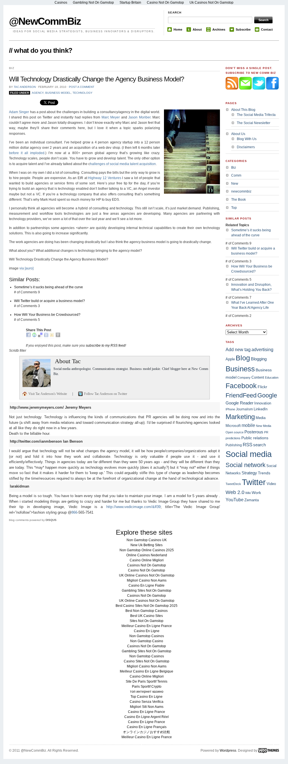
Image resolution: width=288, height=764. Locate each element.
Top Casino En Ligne (146, 697)
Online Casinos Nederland (146, 555)
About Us (238, 134)
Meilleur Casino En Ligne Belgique (146, 671)
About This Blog (243, 110)
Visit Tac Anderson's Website (48, 394)
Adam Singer (19, 112)
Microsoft (233, 426)
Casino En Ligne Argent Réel (146, 717)
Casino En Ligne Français (146, 727)
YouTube (235, 499)
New (234, 184)
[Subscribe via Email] (246, 93)
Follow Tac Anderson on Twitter (105, 394)
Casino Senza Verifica (146, 702)
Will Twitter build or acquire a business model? (49, 301)
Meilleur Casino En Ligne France (147, 626)
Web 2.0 (235, 492)
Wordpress (228, 750)
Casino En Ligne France (146, 712)
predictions (233, 438)
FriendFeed (241, 395)
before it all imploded (26, 153)
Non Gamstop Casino (146, 641)
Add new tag (238, 349)
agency (38, 92)
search (259, 445)
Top (234, 208)
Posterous (253, 431)
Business (240, 369)
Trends (264, 473)
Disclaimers (246, 147)
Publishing (234, 445)
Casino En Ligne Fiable (147, 585)
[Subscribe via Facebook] (272, 93)
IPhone (230, 409)
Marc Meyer (111, 117)
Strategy (249, 473)
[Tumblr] (58, 336)
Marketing (240, 416)
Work (256, 493)
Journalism (244, 409)
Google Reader (239, 403)
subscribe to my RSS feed (105, 345)
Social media (249, 454)
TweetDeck (233, 484)
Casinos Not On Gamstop (146, 565)
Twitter (254, 482)
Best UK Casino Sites (146, 616)
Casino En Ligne (146, 631)
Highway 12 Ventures (104, 178)
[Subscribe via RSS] (232, 93)
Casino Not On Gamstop (146, 570)
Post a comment (81, 86)
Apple (230, 359)
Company (244, 377)
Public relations (254, 438)
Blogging (259, 359)
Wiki (248, 493)
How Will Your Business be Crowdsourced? (47, 315)
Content (257, 377)
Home (178, 29)
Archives (218, 29)
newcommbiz (241, 191)
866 (74, 512)
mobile (248, 425)
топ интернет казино (146, 692)
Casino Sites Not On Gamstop (146, 661)
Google (267, 395)
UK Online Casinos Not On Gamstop (146, 575)
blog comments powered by (33, 519)
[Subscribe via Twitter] (259, 93)
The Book (238, 200)
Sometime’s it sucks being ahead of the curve (48, 287)
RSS (247, 444)
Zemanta (251, 500)
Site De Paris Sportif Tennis (146, 681)
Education (271, 377)
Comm (236, 175)
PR (266, 432)
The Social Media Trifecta (256, 115)
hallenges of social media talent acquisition (123, 164)
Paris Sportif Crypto (146, 686)
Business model (58, 92)
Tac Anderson (25, 86)
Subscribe (243, 29)
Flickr (262, 387)
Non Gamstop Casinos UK (147, 540)
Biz (233, 168)
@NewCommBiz (45, 21)
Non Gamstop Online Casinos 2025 (147, 550)
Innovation (262, 403)
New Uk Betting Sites (146, 545)
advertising (262, 349)
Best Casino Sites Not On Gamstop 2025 (146, 606)
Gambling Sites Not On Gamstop (146, 591)
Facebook (241, 386)
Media (261, 418)
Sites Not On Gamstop (146, 621)
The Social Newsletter (253, 123)
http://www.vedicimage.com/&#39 (133, 507)
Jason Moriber (139, 117)
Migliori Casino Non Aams (146, 580)
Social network (246, 464)
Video (271, 484)
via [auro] (26, 268)
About (197, 29)
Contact (267, 29)
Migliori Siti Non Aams (146, 707)
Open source (235, 432)
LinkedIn (260, 409)
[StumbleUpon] (34, 336)
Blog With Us (246, 139)
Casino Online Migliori (147, 560)
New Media (263, 425)
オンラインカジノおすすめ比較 (146, 732)
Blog (243, 358)
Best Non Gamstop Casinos (146, 611)
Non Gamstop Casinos (146, 636)
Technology (83, 92)
